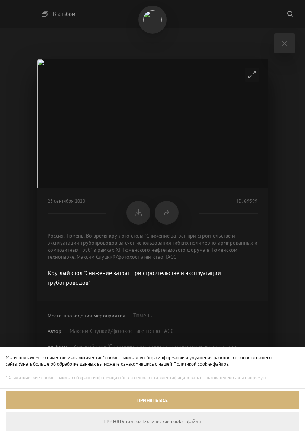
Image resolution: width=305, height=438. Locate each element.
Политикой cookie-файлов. (201, 364)
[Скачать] (138, 213)
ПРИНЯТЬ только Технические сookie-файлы (152, 421)
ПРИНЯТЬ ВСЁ (152, 400)
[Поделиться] (167, 213)
